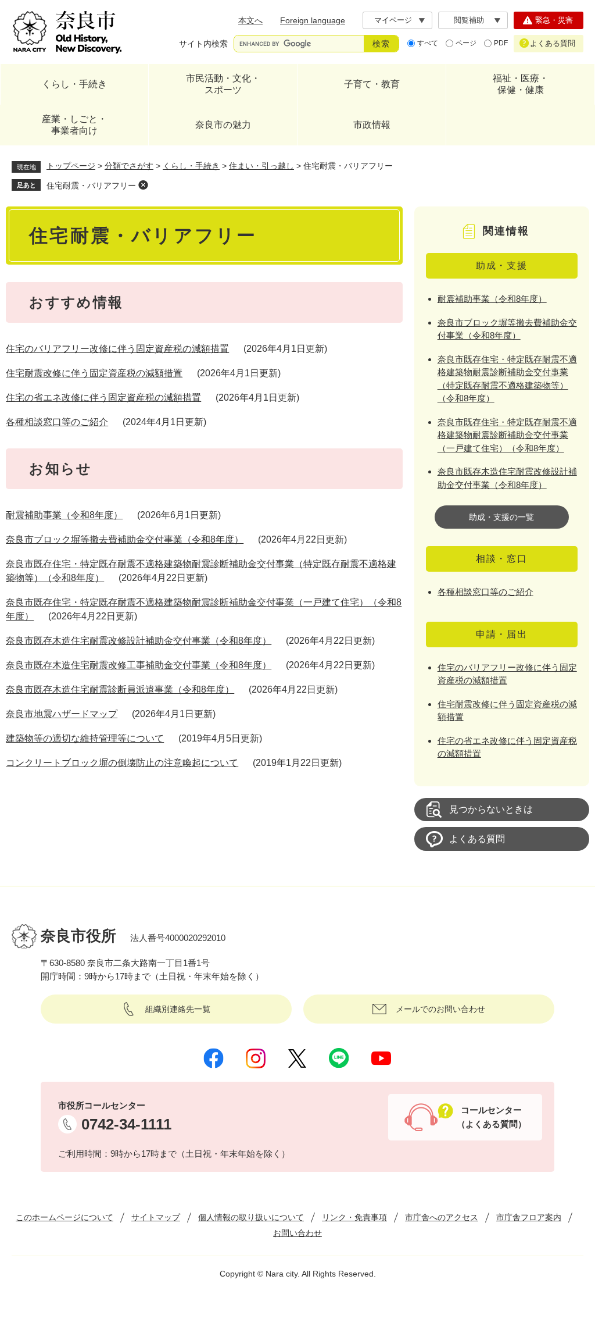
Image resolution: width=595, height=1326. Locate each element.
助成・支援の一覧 (501, 517)
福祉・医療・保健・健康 (521, 84)
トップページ (70, 165)
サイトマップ (155, 1217)
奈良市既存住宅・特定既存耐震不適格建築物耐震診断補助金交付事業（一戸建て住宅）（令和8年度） (507, 435)
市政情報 (371, 125)
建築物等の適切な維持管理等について (85, 738)
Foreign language (312, 20)
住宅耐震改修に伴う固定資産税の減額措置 (94, 373)
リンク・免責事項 (354, 1217)
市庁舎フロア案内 (528, 1217)
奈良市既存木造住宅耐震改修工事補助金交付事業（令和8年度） (138, 665)
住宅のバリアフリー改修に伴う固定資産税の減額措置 (117, 349)
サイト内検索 (203, 43)
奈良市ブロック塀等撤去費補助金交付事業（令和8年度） (124, 539)
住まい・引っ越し (261, 165)
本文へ (250, 20)
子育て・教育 (372, 84)
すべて (427, 43)
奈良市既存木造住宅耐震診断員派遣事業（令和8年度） (120, 689)
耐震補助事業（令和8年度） (64, 515)
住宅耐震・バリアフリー (91, 185)
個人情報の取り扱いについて (251, 1217)
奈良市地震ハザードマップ (61, 714)
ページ (466, 43)
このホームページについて (64, 1217)
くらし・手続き (74, 84)
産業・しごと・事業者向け (74, 125)
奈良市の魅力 (223, 125)
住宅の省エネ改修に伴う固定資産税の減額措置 (103, 397)
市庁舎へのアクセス (441, 1217)
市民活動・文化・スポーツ (223, 84)
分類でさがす (129, 165)
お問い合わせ (297, 1233)
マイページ (393, 20)
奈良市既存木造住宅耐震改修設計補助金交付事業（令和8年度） (138, 641)
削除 (143, 185)
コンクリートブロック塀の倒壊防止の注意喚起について (122, 763)
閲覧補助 (469, 20)
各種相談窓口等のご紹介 (57, 422)
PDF (501, 43)
